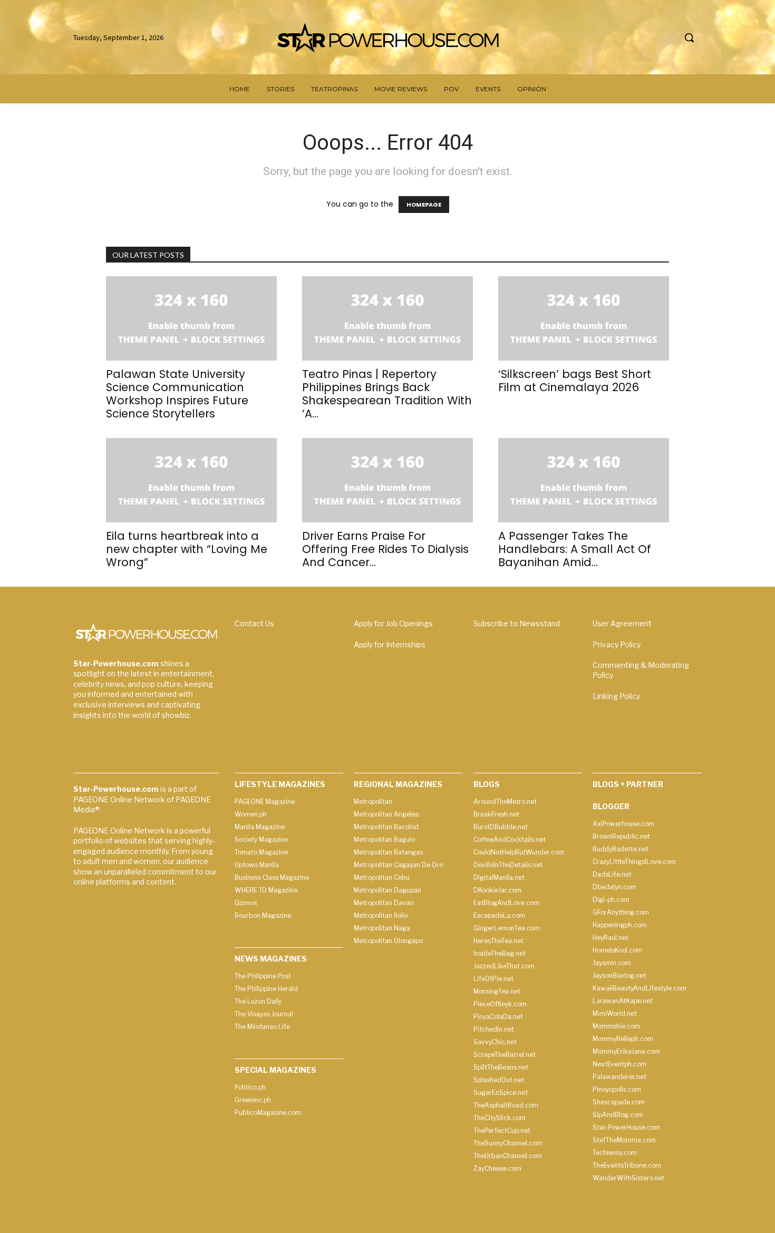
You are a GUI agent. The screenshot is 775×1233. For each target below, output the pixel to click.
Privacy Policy (617, 644)
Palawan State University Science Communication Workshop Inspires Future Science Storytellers (177, 393)
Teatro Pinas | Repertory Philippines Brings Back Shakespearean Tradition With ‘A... (387, 393)
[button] (689, 37)
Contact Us (254, 623)
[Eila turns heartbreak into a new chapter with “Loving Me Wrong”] (191, 480)
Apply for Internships (389, 644)
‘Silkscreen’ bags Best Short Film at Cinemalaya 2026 (574, 380)
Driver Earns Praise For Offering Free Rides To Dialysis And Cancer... (385, 549)
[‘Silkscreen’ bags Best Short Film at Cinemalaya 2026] (583, 318)
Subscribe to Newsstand (516, 623)
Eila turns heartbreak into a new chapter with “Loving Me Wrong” (186, 549)
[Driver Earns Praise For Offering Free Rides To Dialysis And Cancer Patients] (387, 480)
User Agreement (622, 623)
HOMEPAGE (423, 204)
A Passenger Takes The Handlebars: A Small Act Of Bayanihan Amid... (574, 549)
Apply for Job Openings (393, 623)
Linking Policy (616, 696)
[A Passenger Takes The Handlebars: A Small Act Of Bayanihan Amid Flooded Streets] (583, 480)
